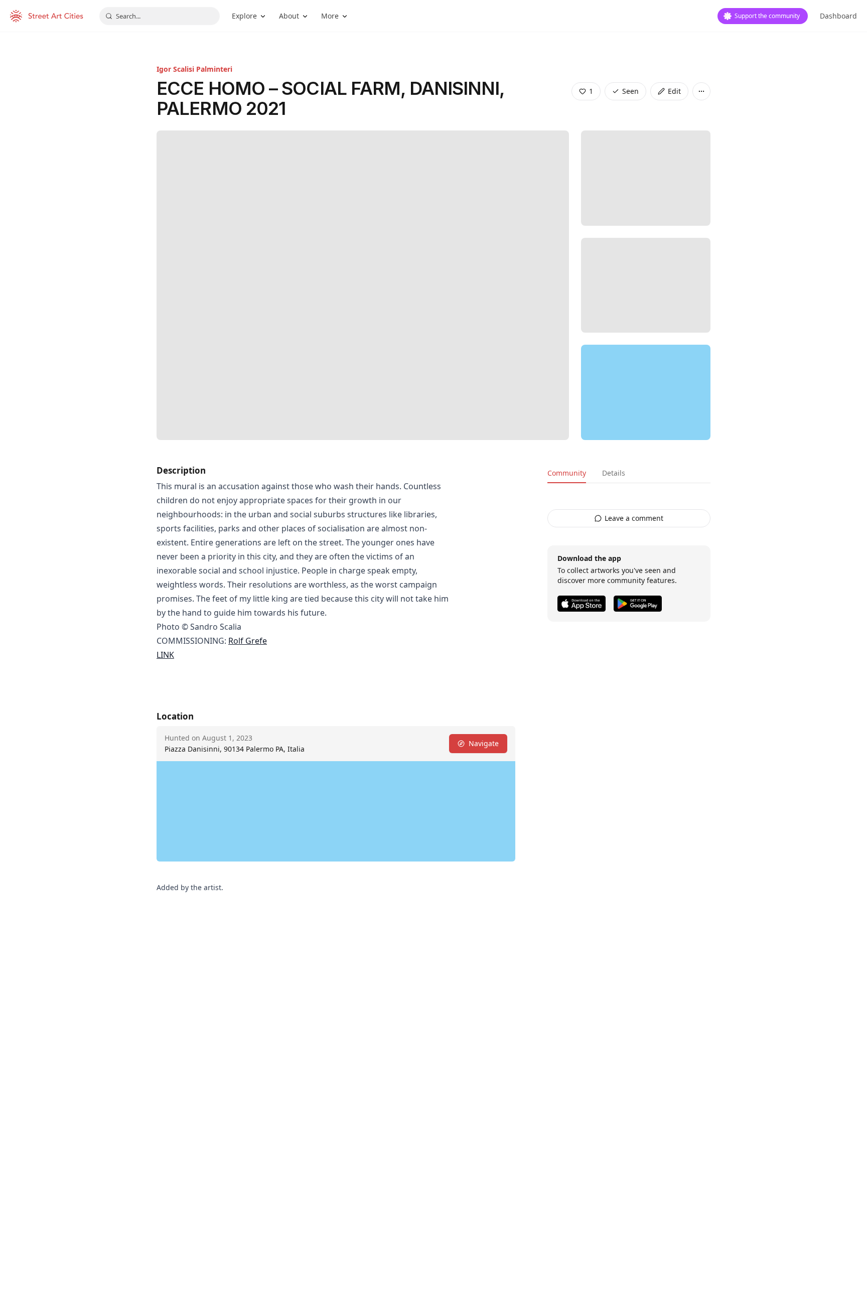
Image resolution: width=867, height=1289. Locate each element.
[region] (645, 392)
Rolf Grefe (247, 640)
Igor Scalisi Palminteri (194, 69)
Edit (674, 91)
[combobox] (159, 16)
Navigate (484, 743)
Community (566, 473)
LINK (165, 654)
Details (613, 473)
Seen (630, 91)
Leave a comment (634, 518)
